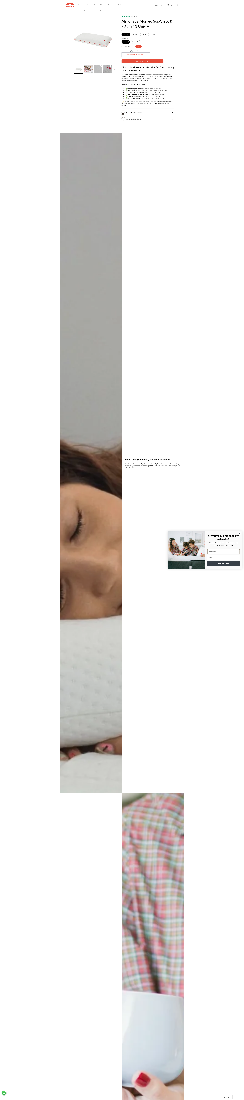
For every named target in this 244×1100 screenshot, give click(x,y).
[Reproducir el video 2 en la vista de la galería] (107, 69)
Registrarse (223, 563)
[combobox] (228, 1097)
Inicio (71, 11)
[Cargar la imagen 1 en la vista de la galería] (78, 69)
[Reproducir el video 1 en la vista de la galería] (98, 69)
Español (226, 1097)
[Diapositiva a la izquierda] (72, 69)
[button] (168, 5)
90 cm (144, 34)
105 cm (153, 34)
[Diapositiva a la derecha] (115, 69)
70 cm (126, 34)
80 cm (135, 34)
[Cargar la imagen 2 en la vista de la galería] (88, 69)
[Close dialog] (239, 533)
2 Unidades (135, 42)
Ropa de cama (78, 11)
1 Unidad (126, 42)
